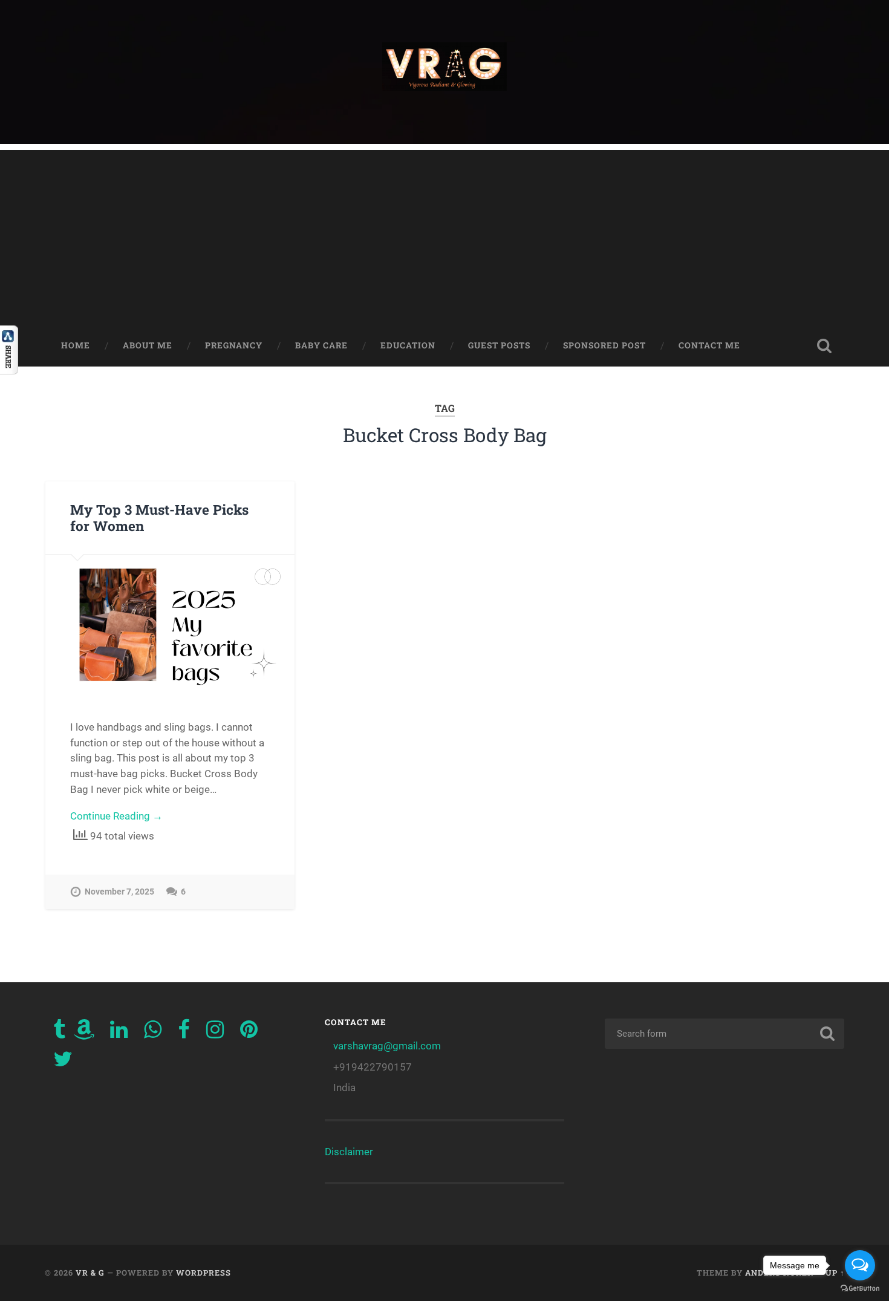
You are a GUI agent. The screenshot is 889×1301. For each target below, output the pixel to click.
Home (75, 345)
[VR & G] (444, 72)
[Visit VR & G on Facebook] (184, 1033)
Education (407, 345)
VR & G (90, 1272)
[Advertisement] (444, 234)
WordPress (203, 1272)
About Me (147, 345)
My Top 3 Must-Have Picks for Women (159, 517)
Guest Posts (499, 345)
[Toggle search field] (824, 346)
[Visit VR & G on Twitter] (63, 1063)
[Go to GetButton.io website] (860, 1289)
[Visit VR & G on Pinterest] (249, 1033)
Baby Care (321, 345)
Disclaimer (349, 1152)
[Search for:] (725, 1034)
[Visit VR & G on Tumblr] (59, 1033)
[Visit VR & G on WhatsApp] (152, 1033)
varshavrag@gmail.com (387, 1046)
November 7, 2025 (119, 892)
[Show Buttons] (9, 370)
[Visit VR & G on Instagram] (215, 1033)
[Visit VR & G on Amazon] (84, 1033)
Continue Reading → (116, 816)
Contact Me (709, 345)
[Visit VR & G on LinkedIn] (119, 1033)
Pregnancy (233, 345)
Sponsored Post (604, 345)
